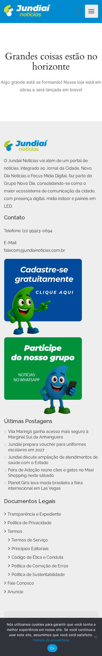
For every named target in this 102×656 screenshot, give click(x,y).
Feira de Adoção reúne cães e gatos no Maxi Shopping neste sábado (51, 472)
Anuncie (15, 591)
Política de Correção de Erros (40, 565)
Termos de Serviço (30, 540)
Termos (15, 531)
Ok (52, 648)
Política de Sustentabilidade (38, 574)
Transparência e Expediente (34, 514)
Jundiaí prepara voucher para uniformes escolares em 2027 (47, 447)
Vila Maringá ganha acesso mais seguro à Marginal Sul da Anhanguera (48, 434)
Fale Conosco (21, 583)
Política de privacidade (51, 640)
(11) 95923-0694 (37, 230)
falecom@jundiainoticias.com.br (34, 250)
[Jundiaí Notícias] (27, 11)
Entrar (79, 11)
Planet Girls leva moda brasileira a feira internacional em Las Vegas (45, 485)
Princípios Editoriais (30, 548)
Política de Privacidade (29, 522)
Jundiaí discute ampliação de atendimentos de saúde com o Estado (53, 460)
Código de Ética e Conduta (37, 557)
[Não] (95, 637)
